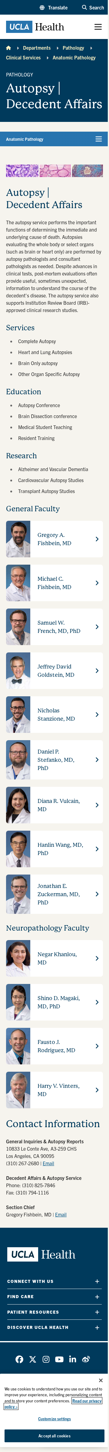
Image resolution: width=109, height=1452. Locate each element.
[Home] (8, 47)
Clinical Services (23, 57)
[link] (19, 1359)
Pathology (73, 47)
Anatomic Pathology (74, 57)
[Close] (100, 1380)
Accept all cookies (54, 1435)
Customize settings (54, 1418)
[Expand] (97, 1281)
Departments (37, 47)
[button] (54, 7)
